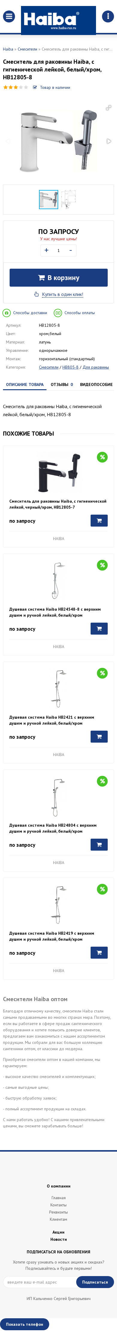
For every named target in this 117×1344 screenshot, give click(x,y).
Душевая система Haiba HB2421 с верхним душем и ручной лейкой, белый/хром (51, 720)
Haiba (8, 49)
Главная (59, 1197)
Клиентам (58, 1219)
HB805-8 (70, 367)
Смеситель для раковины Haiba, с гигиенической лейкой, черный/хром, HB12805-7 (57, 504)
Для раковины (95, 367)
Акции (58, 1232)
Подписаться (95, 1282)
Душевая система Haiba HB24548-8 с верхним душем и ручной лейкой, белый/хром (55, 612)
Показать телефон (24, 1324)
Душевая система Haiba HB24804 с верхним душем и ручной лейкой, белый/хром (53, 828)
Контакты (58, 1205)
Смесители (27, 49)
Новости (58, 1239)
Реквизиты (58, 1212)
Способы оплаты (79, 312)
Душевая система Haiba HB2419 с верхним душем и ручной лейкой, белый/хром (51, 936)
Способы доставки (30, 312)
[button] (108, 107)
